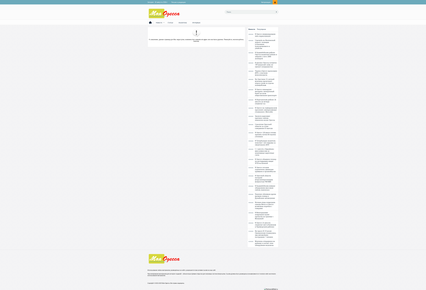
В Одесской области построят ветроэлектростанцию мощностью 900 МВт (264, 179)
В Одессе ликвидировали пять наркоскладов (265, 35)
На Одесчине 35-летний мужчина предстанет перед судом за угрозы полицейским (264, 82)
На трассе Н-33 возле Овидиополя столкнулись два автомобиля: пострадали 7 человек (265, 234)
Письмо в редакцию (178, 2)
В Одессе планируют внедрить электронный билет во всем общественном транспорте (266, 92)
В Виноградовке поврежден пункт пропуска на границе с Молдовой (264, 216)
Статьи (170, 23)
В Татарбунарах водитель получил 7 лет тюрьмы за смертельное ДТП (265, 143)
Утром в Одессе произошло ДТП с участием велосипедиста (266, 73)
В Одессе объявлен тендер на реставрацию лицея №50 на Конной (265, 161)
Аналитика (183, 23)
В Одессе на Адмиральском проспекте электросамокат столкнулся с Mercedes (266, 110)
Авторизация (265, 2)
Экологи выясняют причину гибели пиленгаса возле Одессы (265, 118)
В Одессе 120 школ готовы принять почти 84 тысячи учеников (265, 134)
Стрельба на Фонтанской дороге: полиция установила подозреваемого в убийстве (265, 44)
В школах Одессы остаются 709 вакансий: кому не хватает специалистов (266, 65)
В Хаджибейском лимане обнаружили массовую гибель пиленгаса (265, 188)
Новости (159, 23)
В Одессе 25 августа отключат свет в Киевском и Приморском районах (265, 225)
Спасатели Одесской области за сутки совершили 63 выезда (264, 126)
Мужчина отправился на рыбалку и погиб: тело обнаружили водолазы (265, 243)
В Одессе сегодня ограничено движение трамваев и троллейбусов (265, 169)
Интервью (196, 23)
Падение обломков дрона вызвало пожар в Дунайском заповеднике (265, 196)
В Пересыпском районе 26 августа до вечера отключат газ (265, 102)
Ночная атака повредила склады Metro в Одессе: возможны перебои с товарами (265, 205)
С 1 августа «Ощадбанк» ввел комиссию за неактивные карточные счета (264, 152)
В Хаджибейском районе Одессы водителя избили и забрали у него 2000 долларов (266, 55)
